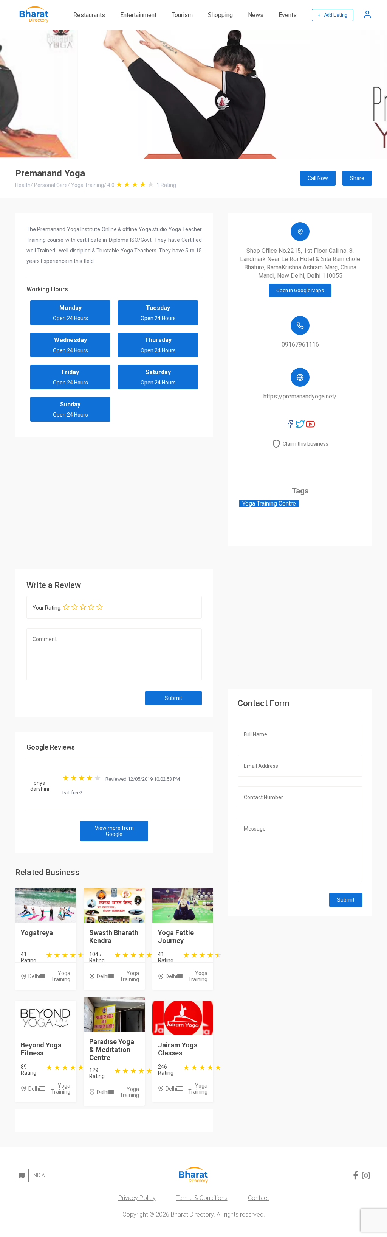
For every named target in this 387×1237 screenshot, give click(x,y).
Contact (258, 1197)
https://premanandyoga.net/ (300, 396)
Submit (173, 698)
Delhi (34, 976)
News (255, 15)
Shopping (220, 15)
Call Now (318, 178)
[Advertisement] (114, 501)
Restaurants (89, 15)
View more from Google (114, 831)
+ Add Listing (332, 15)
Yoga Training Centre (269, 503)
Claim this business (305, 444)
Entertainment (138, 15)
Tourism (182, 15)
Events (288, 15)
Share (357, 178)
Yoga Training (60, 976)
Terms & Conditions (202, 1197)
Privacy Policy (137, 1197)
